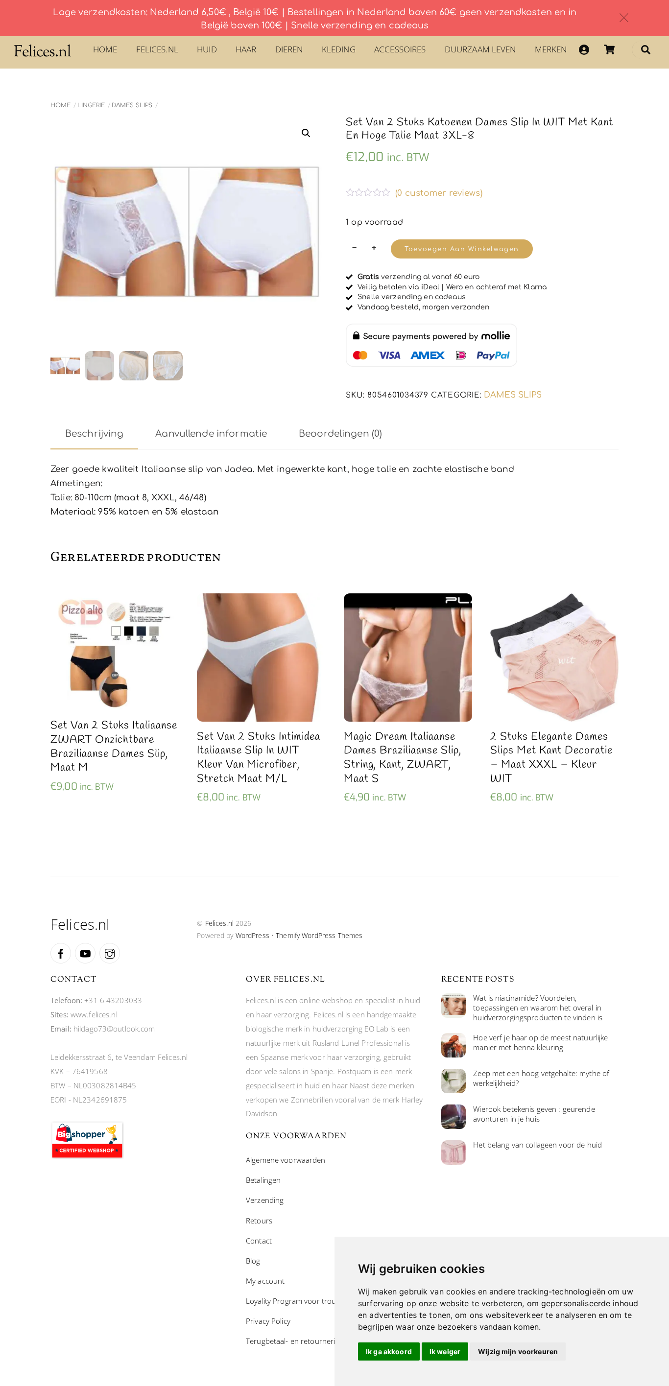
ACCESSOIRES (400, 49)
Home (105, 49)
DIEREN (289, 49)
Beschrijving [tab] (94, 434)
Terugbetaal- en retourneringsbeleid (306, 1341)
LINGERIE (91, 105)
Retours (259, 1220)
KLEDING (339, 49)
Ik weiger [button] (445, 1351)
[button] (306, 133)
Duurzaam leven (480, 49)
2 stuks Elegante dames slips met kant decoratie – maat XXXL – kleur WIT (551, 758)
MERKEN (551, 49)
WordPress (252, 935)
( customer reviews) (438, 193)
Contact (259, 1240)
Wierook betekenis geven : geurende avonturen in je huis (534, 1114)
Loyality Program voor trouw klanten (307, 1301)
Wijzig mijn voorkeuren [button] (518, 1351)
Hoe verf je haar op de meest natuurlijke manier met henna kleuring (540, 1042)
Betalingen (263, 1180)
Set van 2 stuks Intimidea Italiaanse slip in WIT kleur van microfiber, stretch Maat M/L (258, 758)
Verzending (265, 1200)
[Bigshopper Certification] (87, 1156)
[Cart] (609, 49)
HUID (207, 49)
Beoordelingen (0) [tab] (340, 434)
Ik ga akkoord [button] (389, 1351)
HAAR (246, 49)
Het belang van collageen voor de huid (537, 1145)
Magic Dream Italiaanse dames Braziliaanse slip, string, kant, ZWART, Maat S (402, 758)
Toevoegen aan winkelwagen (462, 249)
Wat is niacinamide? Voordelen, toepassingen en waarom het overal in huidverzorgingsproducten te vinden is (537, 1007)
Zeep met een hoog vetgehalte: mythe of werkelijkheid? (541, 1078)
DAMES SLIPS (132, 105)
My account (265, 1281)
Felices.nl (157, 49)
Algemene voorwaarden (286, 1160)
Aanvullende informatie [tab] (211, 434)
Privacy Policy (268, 1321)
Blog (253, 1261)
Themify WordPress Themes (319, 935)
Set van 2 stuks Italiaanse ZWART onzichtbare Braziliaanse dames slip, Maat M (113, 747)
